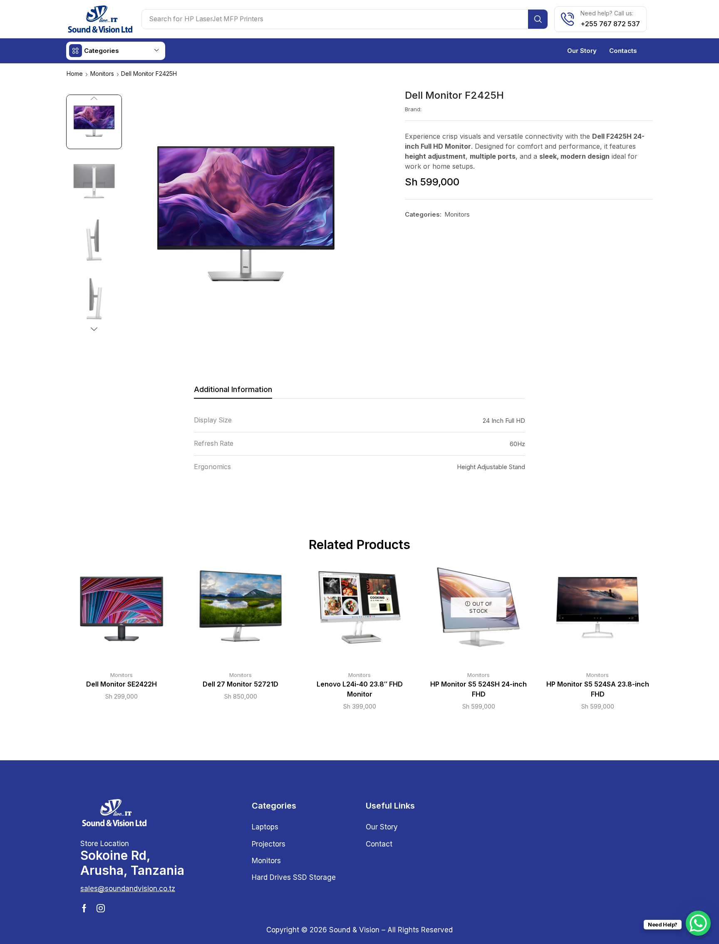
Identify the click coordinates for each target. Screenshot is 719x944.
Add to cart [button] (113, 610)
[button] (127, 888)
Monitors (102, 73)
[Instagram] (101, 908)
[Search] (538, 19)
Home (75, 73)
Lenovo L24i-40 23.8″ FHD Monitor (360, 689)
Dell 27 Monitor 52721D (240, 684)
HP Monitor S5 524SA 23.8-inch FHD (597, 689)
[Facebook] (84, 908)
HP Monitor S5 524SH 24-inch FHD (478, 689)
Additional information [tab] (233, 389)
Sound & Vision (354, 930)
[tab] (233, 391)
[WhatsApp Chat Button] (698, 923)
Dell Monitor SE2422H (121, 684)
